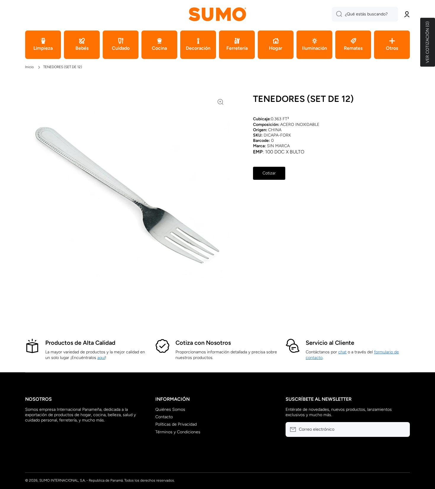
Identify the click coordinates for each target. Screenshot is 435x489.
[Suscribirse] (402, 429)
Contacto (164, 416)
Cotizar (269, 173)
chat (342, 352)
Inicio (29, 67)
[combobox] (365, 14)
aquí (101, 357)
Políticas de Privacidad (176, 424)
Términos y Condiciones (177, 432)
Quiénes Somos (170, 409)
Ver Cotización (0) (427, 42)
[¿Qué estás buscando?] (337, 14)
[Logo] (217, 14)
